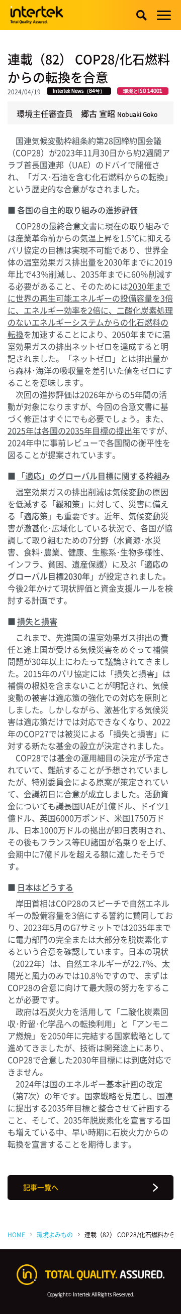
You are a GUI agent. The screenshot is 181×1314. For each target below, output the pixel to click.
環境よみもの (55, 1234)
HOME (16, 1234)
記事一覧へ (40, 1187)
